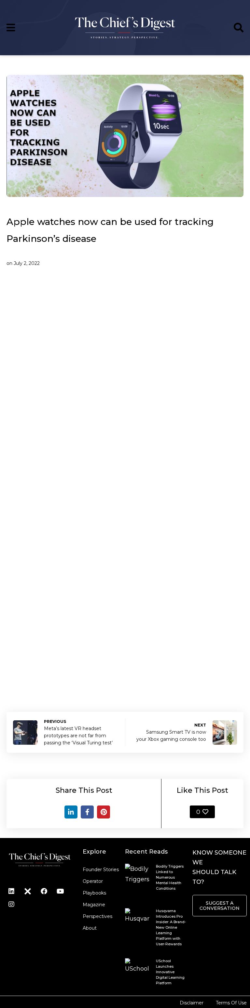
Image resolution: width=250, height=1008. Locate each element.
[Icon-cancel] (27, 891)
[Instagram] (11, 904)
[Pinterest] (103, 811)
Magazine (94, 905)
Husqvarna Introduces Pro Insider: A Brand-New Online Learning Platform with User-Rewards (171, 927)
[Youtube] (60, 891)
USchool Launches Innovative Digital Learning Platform (170, 972)
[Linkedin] (11, 891)
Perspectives (97, 916)
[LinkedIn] (70, 811)
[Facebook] (87, 811)
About (90, 928)
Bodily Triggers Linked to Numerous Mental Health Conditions (170, 877)
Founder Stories (101, 869)
